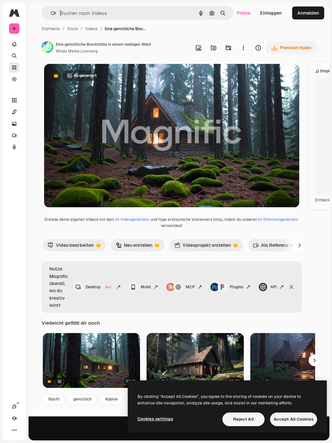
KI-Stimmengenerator (278, 219)
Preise (243, 13)
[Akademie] (14, 418)
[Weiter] (300, 245)
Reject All (243, 419)
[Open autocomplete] (51, 13)
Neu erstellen (134, 246)
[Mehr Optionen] (243, 47)
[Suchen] (14, 56)
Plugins (236, 287)
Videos (91, 28)
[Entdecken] (14, 79)
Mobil (146, 287)
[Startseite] (14, 44)
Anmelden (308, 13)
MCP (190, 287)
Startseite (51, 28)
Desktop (99, 287)
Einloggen (271, 13)
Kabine (111, 399)
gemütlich (82, 399)
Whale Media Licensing (77, 51)
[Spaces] (14, 112)
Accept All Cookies (294, 419)
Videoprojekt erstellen (202, 246)
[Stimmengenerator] (14, 147)
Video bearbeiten (71, 246)
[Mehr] (14, 430)
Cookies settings (155, 419)
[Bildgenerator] (14, 123)
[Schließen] (291, 287)
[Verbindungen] (14, 406)
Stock (72, 28)
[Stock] (14, 67)
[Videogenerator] (14, 135)
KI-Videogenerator (132, 219)
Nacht (54, 399)
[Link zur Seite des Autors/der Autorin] (47, 48)
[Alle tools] (14, 100)
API (273, 287)
